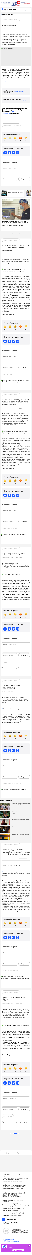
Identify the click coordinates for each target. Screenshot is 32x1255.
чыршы (6, 662)
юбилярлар (7, 374)
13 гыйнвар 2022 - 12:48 (7, 691)
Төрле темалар (21, 1153)
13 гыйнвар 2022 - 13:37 (7, 557)
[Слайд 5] (19, 233)
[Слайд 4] (17, 233)
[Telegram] (13, 152)
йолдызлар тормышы (11, 125)
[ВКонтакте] (5, 152)
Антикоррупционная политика (8, 1240)
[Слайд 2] (14, 233)
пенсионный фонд (10, 528)
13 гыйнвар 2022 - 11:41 (7, 1003)
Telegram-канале (18, 91)
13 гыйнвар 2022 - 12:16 (7, 858)
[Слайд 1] (12, 233)
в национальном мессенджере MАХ (14, 100)
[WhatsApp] (17, 152)
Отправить (24, 179)
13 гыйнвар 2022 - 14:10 (7, 408)
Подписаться (18, 1250)
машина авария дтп (10, 970)
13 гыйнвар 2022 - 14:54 (7, 253)
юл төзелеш (7, 1116)
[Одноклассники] (9, 152)
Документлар (10, 1153)
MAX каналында (8, 112)
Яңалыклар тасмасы (10, 19)
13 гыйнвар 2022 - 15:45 (7, 28)
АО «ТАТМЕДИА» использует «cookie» (10, 1242)
